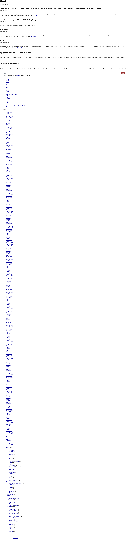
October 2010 (9, 295)
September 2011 (9, 279)
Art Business (11, 450)
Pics (10, 476)
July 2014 (8, 233)
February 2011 (9, 289)
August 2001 (8, 436)
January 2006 (9, 372)
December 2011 (9, 275)
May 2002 (8, 427)
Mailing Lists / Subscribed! (11, 94)
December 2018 (9, 160)
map (7, 97)
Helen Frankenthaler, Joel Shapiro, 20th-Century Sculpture (19, 20)
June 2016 (8, 201)
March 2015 (8, 222)
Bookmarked (11, 484)
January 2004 (9, 405)
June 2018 (8, 168)
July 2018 (8, 167)
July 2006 (8, 363)
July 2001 (8, 438)
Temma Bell (4, 30)
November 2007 (9, 343)
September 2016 (9, 197)
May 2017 (8, 186)
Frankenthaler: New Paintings (10, 63)
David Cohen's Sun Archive (14, 516)
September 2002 (9, 424)
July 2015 (8, 216)
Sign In (7, 102)
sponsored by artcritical (14, 498)
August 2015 (8, 215)
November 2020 (9, 131)
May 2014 (8, 236)
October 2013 (9, 245)
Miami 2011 (11, 524)
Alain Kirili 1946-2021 (13, 448)
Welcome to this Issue (13, 480)
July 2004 (8, 396)
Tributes (11, 458)
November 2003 (9, 407)
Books (10, 462)
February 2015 (9, 223)
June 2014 (8, 234)
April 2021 (8, 124)
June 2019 (8, 152)
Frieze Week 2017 (10, 494)
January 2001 (9, 442)
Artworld (8, 447)
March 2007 (8, 352)
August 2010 (8, 297)
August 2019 (8, 149)
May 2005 (8, 383)
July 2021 (8, 120)
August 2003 (8, 411)
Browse (7, 80)
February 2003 (9, 420)
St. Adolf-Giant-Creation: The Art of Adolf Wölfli (15, 52)
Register (8, 101)
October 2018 (9, 163)
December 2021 (9, 115)
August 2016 (8, 198)
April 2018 (8, 171)
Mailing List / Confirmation (11, 93)
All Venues (8, 79)
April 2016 (8, 204)
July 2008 (8, 332)
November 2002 (9, 422)
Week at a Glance (10, 106)
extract (10, 488)
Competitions (12, 472)
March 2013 (8, 255)
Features (8, 481)
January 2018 (9, 175)
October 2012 (9, 262)
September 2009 (9, 312)
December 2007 (9, 341)
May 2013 (8, 252)
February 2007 (9, 354)
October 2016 (9, 196)
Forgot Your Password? (11, 86)
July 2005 (8, 380)
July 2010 (8, 299)
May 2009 (8, 318)
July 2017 (8, 183)
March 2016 (8, 205)
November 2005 (9, 374)
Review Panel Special (13, 505)
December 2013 (9, 242)
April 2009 (8, 319)
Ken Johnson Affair (13, 521)
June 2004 (8, 398)
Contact (7, 82)
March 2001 (8, 439)
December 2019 (9, 143)
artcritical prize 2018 (13, 513)
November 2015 (9, 211)
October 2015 (9, 212)
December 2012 (9, 259)
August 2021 (8, 119)
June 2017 (8, 185)
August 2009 (8, 314)
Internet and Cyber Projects (15, 468)
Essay (10, 487)
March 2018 (8, 172)
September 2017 (9, 181)
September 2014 (9, 230)
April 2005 (8, 384)
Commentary (12, 486)
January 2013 (9, 258)
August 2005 (8, 378)
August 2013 (8, 248)
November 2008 (9, 326)
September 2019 (9, 148)
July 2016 (8, 200)
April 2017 (8, 187)
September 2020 (9, 134)
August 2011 (8, 281)
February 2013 (9, 256)
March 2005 (8, 385)
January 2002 (9, 431)
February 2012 (9, 273)
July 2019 (8, 150)
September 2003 (9, 410)
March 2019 (8, 156)
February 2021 (9, 127)
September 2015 (9, 214)
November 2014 (9, 227)
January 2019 (9, 159)
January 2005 (9, 388)
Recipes (11, 477)
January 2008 (9, 340)
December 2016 (9, 193)
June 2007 (8, 348)
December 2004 (9, 389)
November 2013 (9, 244)
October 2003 (9, 409)
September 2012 (9, 263)
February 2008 (9, 339)
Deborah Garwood (5, 42)
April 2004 (8, 400)
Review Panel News (13, 503)
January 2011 (9, 290)
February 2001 (9, 440)
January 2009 (9, 323)
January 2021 (9, 128)
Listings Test (8, 91)
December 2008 (9, 325)
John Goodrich (4, 31)
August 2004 (8, 395)
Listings (7, 90)
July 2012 (8, 266)
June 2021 (8, 121)
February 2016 (9, 207)
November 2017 (9, 178)
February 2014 (9, 240)
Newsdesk (11, 455)
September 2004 (9, 394)
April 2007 (8, 351)
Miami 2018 (11, 454)
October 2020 (9, 132)
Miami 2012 (11, 525)
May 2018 (8, 170)
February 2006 (9, 370)
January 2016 (9, 208)
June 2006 (8, 365)
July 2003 (8, 413)
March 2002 (8, 429)
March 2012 (8, 271)
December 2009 (9, 308)
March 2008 (8, 337)
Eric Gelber (3, 53)
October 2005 (9, 376)
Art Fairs (11, 451)
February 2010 (9, 306)
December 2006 (9, 356)
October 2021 (9, 117)
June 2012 (8, 267)
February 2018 (9, 174)
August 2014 (8, 231)
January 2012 (9, 274)
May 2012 (8, 269)
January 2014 (9, 241)
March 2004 (8, 402)
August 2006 (8, 362)
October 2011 (9, 278)
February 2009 (9, 322)
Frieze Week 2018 (13, 453)
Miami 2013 (11, 527)
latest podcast (12, 502)
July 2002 (8, 425)
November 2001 (9, 433)
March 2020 (8, 139)
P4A (10, 528)
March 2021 (8, 126)
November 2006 (9, 358)
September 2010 (9, 296)
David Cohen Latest (10, 469)
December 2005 (9, 373)
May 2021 (8, 123)
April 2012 (8, 270)
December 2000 (9, 443)
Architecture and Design (14, 461)
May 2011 (8, 285)
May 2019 (8, 153)
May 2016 (8, 203)
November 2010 (9, 293)
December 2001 (9, 432)
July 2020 (8, 135)
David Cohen (4, 10)
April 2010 (8, 303)
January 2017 (9, 192)
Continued (35, 15)
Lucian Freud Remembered (15, 523)
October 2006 (9, 359)
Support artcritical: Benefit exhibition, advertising (16, 105)
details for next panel (13, 501)
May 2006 (8, 366)
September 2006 (9, 361)
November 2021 (9, 116)
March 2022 (8, 110)
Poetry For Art (12, 490)
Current (7, 84)
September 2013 (9, 247)
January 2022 (9, 113)
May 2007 (8, 350)
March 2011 (8, 288)
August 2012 (8, 264)
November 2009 (9, 310)
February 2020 (9, 141)
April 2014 (8, 237)
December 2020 (9, 130)
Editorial (11, 473)
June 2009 (8, 317)
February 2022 (9, 112)
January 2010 (9, 307)
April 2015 (8, 220)
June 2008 (8, 333)
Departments (8, 470)
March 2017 (8, 189)
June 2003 (8, 414)
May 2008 (8, 334)
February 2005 (9, 387)
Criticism (8, 459)
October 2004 (9, 392)
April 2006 (8, 367)
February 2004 (9, 403)
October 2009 (9, 311)
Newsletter (8, 98)
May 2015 (8, 219)
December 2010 (9, 292)
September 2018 (9, 164)
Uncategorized (9, 506)
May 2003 (8, 416)
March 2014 (8, 238)
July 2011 (8, 282)
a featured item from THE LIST (15, 483)
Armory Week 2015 (13, 512)
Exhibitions (11, 465)
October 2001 (9, 435)
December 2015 (9, 209)
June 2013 (8, 251)
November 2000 (9, 444)
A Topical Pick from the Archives (16, 508)
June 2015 (8, 218)
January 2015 (9, 225)
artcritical (18, 75)
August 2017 (8, 182)
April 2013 (8, 253)
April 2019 (8, 154)
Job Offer (8, 495)
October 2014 (9, 229)
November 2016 (9, 194)
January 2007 (9, 355)
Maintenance (8, 95)
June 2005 (8, 381)
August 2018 (8, 165)
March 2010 (8, 304)
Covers (7, 83)
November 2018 (9, 161)
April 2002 (8, 428)
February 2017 (9, 190)
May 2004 (8, 399)
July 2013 (8, 249)
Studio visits (11, 492)
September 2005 (9, 377)
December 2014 (9, 226)
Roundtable (11, 491)
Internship (11, 519)
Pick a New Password (10, 99)
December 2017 (9, 176)
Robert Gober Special (13, 530)
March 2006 (8, 369)
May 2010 (8, 301)
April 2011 (8, 286)
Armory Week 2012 (13, 510)
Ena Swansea (4, 41)
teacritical (11, 531)
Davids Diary (11, 517)
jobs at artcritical (12, 520)
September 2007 (9, 345)
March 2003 (8, 418)
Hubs (10, 475)
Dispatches (11, 464)
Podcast (7, 497)
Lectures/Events (9, 89)
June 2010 (8, 300)
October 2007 (9, 344)
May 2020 (8, 137)
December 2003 (9, 406)
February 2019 (9, 157)
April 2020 (8, 138)
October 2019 (9, 146)
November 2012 (9, 260)
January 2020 (9, 142)
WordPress (15, 538)
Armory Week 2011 (13, 509)
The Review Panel (10, 499)
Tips (10, 479)
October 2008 (9, 328)
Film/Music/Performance (14, 466)
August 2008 (8, 330)
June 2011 (8, 284)
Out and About (12, 457)
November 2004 (9, 391)
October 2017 (9, 179)
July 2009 (8, 315)
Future (7, 87)
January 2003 (9, 421)
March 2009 (8, 321)
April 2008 (8, 336)
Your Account (9, 108)
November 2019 (9, 145)
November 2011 (9, 277)
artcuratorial (11, 514)
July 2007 (8, 347)
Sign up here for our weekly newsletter (14, 104)
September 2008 (9, 329)
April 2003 (8, 417)
